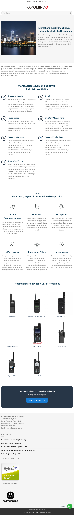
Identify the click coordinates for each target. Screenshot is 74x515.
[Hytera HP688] (37, 362)
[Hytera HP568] (12, 362)
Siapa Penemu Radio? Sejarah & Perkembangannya (18, 450)
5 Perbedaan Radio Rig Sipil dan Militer (14, 447)
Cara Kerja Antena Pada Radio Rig (12, 443)
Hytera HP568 (12, 376)
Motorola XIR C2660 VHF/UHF (37, 316)
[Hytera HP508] (61, 332)
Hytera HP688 (37, 376)
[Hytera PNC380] (37, 332)
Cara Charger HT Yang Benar (10, 454)
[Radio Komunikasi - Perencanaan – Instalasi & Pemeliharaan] (37, 7)
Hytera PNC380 (36, 346)
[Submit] (70, 13)
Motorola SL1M (61, 316)
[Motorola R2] (12, 303)
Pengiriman (42, 509)
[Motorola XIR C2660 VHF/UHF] (37, 303)
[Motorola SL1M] (61, 303)
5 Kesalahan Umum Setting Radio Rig (13, 440)
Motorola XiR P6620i (12, 346)
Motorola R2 (12, 316)
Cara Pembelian (33, 509)
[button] (2, 7)
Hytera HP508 (62, 346)
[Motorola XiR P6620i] (12, 332)
